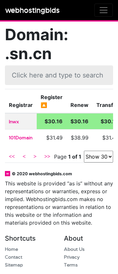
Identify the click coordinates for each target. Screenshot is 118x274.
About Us (74, 249)
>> (47, 156)
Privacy (72, 257)
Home (11, 249)
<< (12, 156)
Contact (13, 257)
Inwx (14, 122)
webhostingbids (32, 10)
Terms (71, 265)
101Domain (20, 138)
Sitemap (14, 265)
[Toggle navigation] (103, 10)
